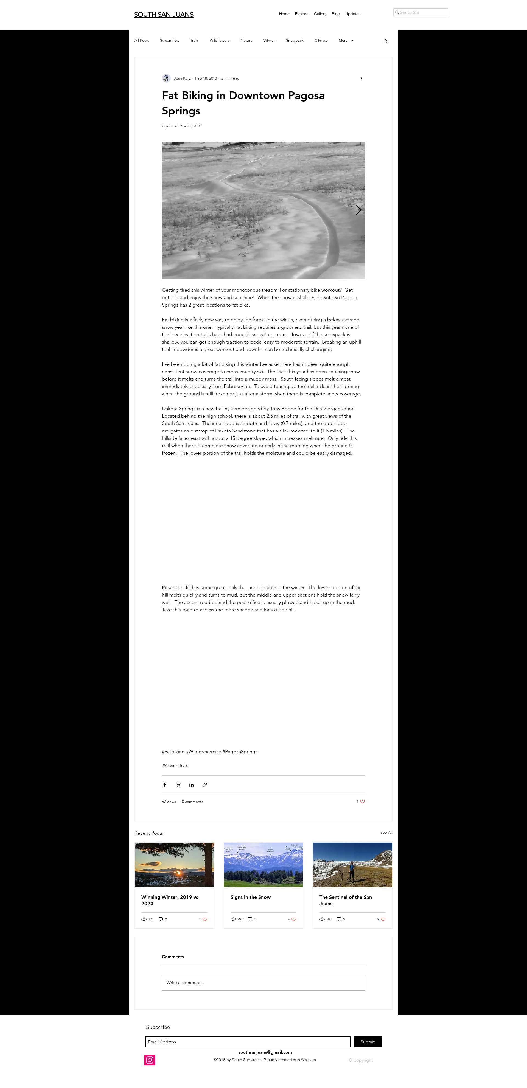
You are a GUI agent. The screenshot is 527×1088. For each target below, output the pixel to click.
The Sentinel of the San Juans (345, 900)
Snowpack (295, 40)
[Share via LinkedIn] (191, 784)
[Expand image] (263, 210)
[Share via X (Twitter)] (178, 784)
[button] (385, 40)
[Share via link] (205, 784)
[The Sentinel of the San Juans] (352, 865)
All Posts (141, 40)
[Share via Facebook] (164, 784)
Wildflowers (219, 40)
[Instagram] (149, 1060)
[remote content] (263, 520)
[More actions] (361, 78)
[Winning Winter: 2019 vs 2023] (174, 865)
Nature (246, 40)
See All (386, 832)
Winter (269, 40)
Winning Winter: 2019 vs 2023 (169, 900)
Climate (321, 40)
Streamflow (169, 40)
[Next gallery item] (358, 210)
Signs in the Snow (251, 897)
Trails (194, 40)
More (343, 40)
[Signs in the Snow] (263, 865)
